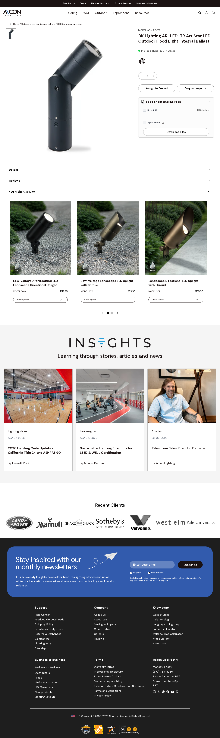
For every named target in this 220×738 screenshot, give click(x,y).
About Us (100, 615)
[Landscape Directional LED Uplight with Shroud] (176, 238)
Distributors (69, 3)
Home (16, 24)
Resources (142, 13)
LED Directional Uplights (69, 24)
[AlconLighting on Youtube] (172, 691)
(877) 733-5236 (163, 671)
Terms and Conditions (107, 691)
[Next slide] (117, 312)
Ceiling (72, 13)
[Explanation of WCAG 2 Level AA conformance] (129, 729)
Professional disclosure (108, 671)
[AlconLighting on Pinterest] (163, 691)
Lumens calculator (164, 629)
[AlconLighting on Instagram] (154, 692)
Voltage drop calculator (168, 634)
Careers (99, 634)
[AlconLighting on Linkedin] (177, 691)
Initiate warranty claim (49, 629)
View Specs (22, 299)
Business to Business (146, 3)
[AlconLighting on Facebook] (167, 691)
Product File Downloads (49, 619)
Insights (137, 572)
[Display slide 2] (112, 313)
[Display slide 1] (108, 313)
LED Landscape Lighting (43, 24)
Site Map (40, 648)
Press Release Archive (107, 676)
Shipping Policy (44, 624)
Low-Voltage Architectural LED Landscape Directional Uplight (35, 283)
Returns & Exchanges (48, 634)
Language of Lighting (166, 624)
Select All (152, 110)
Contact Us (42, 639)
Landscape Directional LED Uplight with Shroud (173, 283)
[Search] (200, 13)
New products (44, 692)
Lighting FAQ (43, 643)
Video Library (161, 639)
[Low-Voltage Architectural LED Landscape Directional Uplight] (40, 238)
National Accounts (100, 3)
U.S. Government (45, 687)
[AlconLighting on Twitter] (159, 691)
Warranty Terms (104, 667)
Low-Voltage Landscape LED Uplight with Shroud (107, 283)
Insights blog (161, 619)
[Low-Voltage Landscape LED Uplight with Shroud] (108, 238)
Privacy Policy (102, 695)
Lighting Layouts (45, 697)
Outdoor (101, 13)
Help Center (42, 615)
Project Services (123, 3)
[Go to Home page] (12, 13)
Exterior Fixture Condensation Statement (120, 686)
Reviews (14, 180)
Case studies (102, 629)
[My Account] (206, 13)
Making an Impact (105, 624)
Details (14, 169)
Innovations (157, 572)
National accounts (46, 682)
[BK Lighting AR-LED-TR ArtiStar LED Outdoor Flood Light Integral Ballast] (11, 33)
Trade (83, 3)
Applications (121, 13)
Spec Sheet (154, 122)
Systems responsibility (108, 681)
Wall (86, 13)
